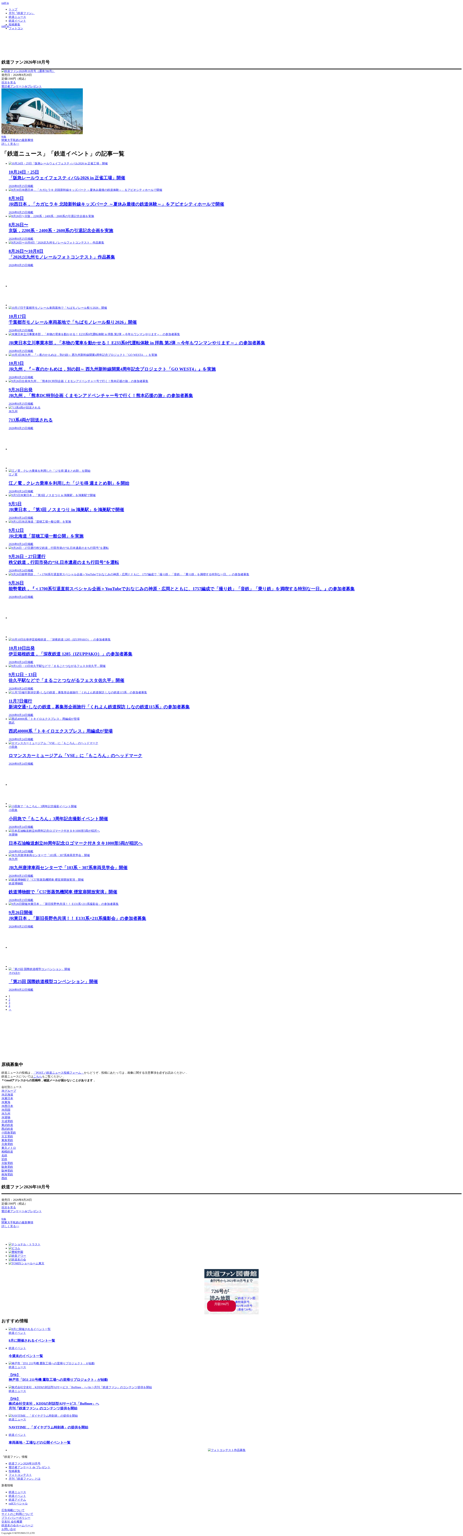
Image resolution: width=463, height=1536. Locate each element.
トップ (13, 9)
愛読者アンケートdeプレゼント (21, 86)
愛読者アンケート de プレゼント (29, 1467)
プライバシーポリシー (15, 1517)
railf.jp (5, 3)
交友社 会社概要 (11, 1521)
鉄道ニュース (17, 16)
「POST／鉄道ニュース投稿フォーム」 (58, 1072)
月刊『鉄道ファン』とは (25, 1478)
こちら (37, 1076)
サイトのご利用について (17, 1514)
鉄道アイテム (17, 1499)
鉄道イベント (17, 20)
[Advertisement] (117, 277)
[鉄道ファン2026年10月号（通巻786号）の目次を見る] (28, 71)
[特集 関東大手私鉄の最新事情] (42, 133)
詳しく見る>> (10, 143)
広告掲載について (13, 1510)
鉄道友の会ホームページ (17, 1525)
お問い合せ (8, 1529)
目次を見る (8, 82)
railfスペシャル (18, 1503)
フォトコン (16, 28)
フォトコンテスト (20, 1474)
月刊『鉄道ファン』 (22, 13)
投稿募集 (14, 24)
